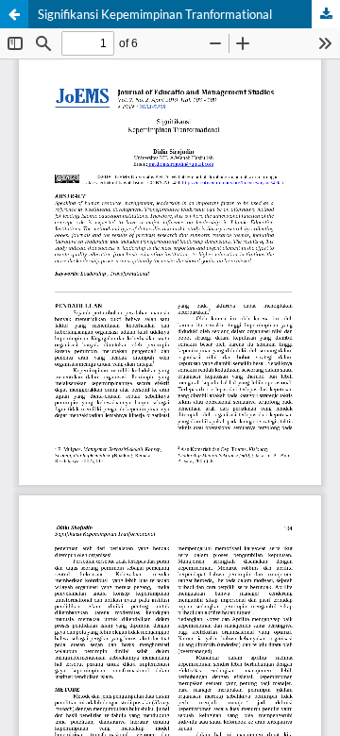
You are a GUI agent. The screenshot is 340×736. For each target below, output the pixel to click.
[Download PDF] (326, 14)
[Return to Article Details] (14, 14)
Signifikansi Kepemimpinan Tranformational (155, 14)
